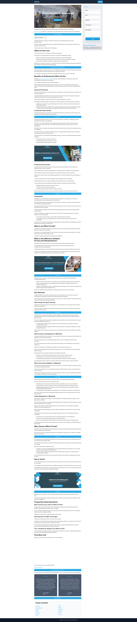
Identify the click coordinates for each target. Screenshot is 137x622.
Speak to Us (58, 193)
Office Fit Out (37, 31)
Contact (100, 1)
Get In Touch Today (57, 34)
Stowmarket (38, 613)
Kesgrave (60, 607)
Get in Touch (57, 376)
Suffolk (59, 605)
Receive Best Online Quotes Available (58, 67)
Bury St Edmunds (39, 607)
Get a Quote (58, 275)
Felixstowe (60, 610)
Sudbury (37, 611)
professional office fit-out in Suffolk (45, 78)
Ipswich (37, 614)
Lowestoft (60, 614)
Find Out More (57, 116)
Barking (40, 567)
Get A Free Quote (58, 598)
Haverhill (37, 609)
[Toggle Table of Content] (44, 38)
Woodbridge (60, 609)
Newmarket (36, 567)
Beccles (59, 612)
